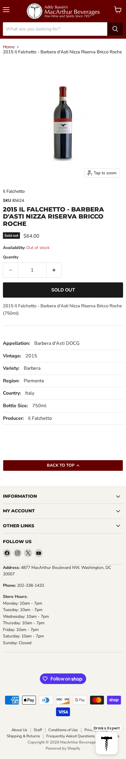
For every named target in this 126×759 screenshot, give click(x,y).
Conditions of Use (63, 730)
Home (9, 47)
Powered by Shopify (63, 748)
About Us (19, 730)
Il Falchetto (14, 191)
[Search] (115, 29)
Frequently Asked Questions (70, 736)
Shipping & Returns (23, 736)
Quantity (10, 257)
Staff (38, 730)
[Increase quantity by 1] (54, 270)
